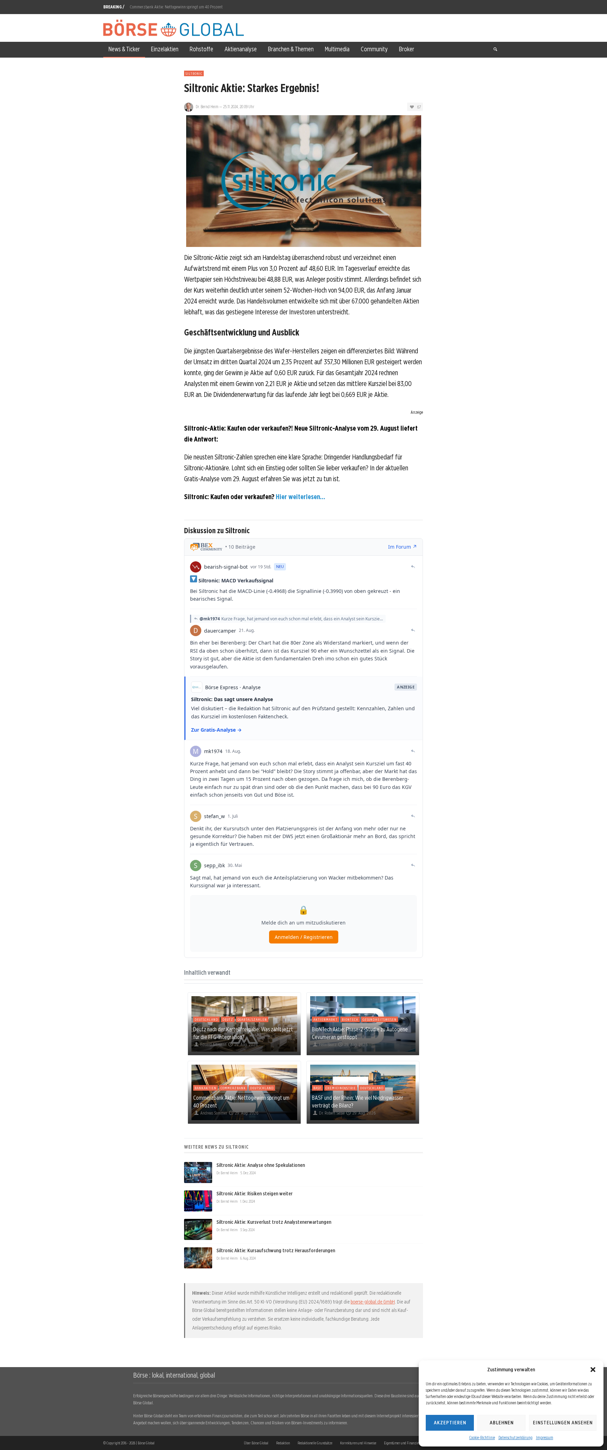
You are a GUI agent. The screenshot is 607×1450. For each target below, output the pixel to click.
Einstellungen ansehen (563, 1422)
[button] (592, 1369)
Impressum (544, 1437)
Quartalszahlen (252, 1019)
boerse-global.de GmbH (373, 1302)
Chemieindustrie (341, 1088)
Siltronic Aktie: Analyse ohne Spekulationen (260, 1165)
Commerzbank (233, 1088)
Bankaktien (205, 1088)
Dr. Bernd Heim (207, 106)
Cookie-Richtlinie (482, 1437)
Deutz (227, 1019)
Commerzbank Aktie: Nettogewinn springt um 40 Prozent (176, 6)
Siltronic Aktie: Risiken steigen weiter (254, 1193)
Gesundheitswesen (380, 1019)
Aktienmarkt (325, 1019)
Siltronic (193, 73)
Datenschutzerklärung (515, 1437)
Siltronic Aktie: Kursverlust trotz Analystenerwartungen (273, 1222)
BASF (317, 1088)
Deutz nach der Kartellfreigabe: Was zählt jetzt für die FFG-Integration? (243, 1033)
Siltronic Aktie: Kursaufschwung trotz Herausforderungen (275, 1250)
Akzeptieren (450, 1422)
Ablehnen (502, 1422)
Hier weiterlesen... (300, 496)
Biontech (350, 1019)
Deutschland (206, 1019)
